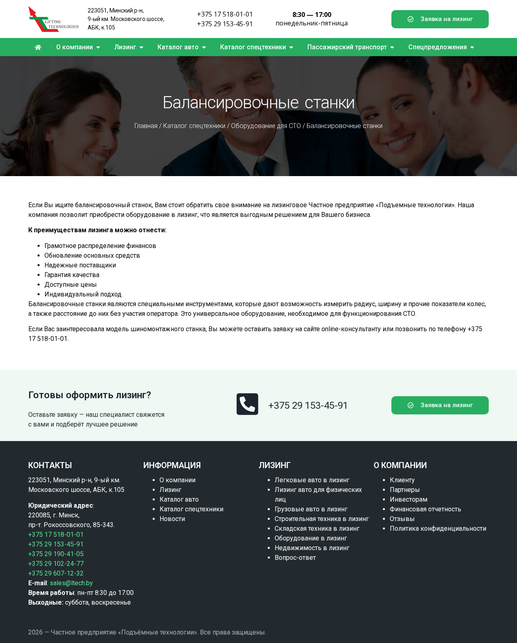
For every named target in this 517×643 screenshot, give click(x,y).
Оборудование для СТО (266, 126)
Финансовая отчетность (425, 509)
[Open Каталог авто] (204, 47)
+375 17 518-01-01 (225, 14)
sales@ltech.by (71, 583)
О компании (177, 480)
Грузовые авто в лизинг (311, 509)
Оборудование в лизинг (311, 538)
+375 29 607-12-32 (56, 573)
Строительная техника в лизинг (322, 519)
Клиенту (402, 480)
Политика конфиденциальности (438, 528)
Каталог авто (179, 499)
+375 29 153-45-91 (225, 23)
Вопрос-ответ (295, 557)
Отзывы (402, 519)
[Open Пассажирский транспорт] (392, 47)
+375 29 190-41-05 (56, 554)
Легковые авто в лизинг (312, 480)
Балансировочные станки (344, 126)
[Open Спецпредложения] (472, 47)
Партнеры (405, 490)
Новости (172, 519)
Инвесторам (408, 499)
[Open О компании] (98, 47)
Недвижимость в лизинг (312, 548)
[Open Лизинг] (141, 47)
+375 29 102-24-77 (56, 563)
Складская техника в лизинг (317, 528)
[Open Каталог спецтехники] (291, 47)
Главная (146, 126)
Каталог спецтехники (194, 126)
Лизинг (170, 490)
